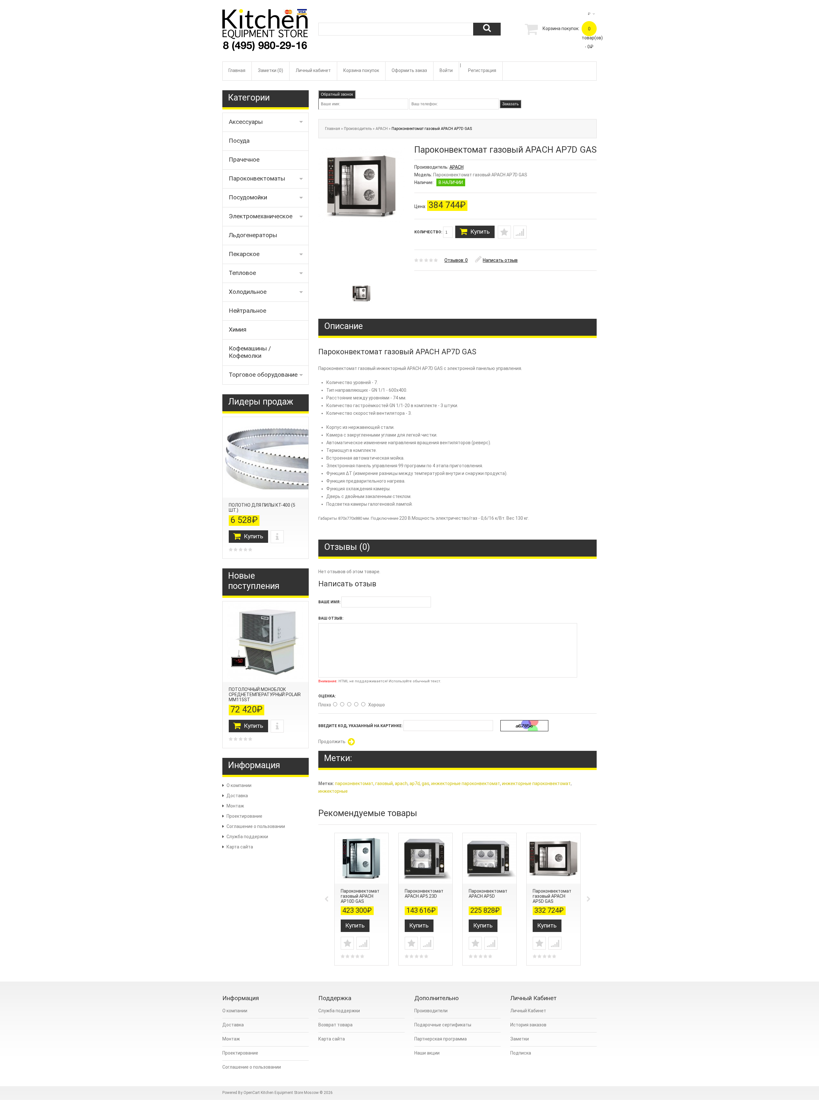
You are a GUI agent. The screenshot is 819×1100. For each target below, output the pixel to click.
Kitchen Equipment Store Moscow (290, 1092)
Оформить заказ (409, 70)
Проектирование (244, 816)
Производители (431, 1010)
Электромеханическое (260, 216)
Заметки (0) (270, 70)
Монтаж (235, 805)
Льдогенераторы (253, 235)
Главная (236, 70)
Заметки (519, 1038)
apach (401, 783)
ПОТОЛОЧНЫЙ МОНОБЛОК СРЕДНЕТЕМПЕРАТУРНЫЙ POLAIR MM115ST (265, 694)
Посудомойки (248, 197)
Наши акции (427, 1053)
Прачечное (244, 159)
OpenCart (251, 1092)
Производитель (358, 128)
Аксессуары (246, 121)
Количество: (428, 232)
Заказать (510, 104)
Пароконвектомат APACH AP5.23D (424, 893)
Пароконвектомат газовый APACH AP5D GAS (552, 896)
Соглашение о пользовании (256, 826)
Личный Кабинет (528, 1010)
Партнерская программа (440, 1038)
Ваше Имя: (329, 602)
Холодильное (247, 291)
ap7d (415, 783)
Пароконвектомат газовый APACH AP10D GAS (360, 896)
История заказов (528, 1024)
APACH (382, 128)
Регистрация (482, 70)
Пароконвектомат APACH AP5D (488, 893)
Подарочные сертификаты (442, 1024)
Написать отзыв (500, 260)
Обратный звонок (337, 94)
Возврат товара (335, 1024)
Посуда (239, 140)
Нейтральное (247, 310)
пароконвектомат (354, 783)
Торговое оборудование (263, 374)
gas (425, 783)
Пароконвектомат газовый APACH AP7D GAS (432, 128)
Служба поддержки (247, 836)
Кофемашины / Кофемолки (250, 352)
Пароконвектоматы (257, 178)
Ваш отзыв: (330, 618)
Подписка (520, 1053)
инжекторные (333, 791)
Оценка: (327, 696)
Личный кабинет (313, 70)
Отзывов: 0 (456, 260)
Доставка (237, 795)
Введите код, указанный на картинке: (360, 726)
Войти (446, 70)
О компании (239, 785)
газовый (384, 783)
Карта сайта (240, 846)
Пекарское (244, 254)
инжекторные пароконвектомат (465, 783)
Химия (237, 329)
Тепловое (242, 273)
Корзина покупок (361, 70)
